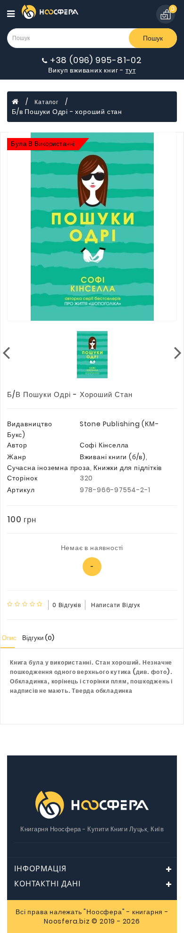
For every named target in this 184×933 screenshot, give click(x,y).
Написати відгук (115, 605)
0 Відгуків (66, 605)
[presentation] (6, 352)
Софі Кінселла (104, 445)
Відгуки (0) (38, 637)
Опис (9, 637)
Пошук (153, 38)
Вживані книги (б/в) (113, 457)
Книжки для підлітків (127, 467)
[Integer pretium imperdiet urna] (92, 226)
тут (130, 70)
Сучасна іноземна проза (48, 467)
